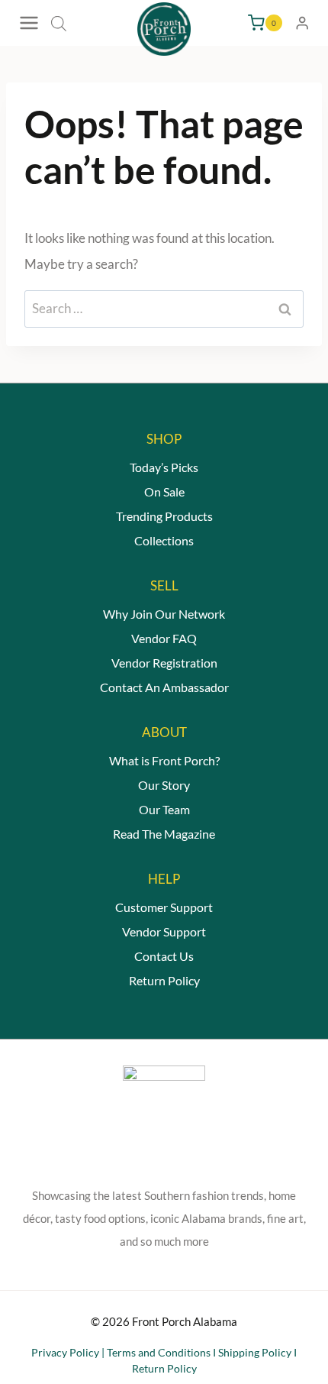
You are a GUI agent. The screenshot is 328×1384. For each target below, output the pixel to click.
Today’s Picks (164, 467)
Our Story (164, 785)
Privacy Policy (65, 1352)
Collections (164, 540)
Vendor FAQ (164, 638)
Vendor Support (164, 931)
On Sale (164, 491)
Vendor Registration (164, 662)
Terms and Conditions (159, 1352)
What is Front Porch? (164, 760)
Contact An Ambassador (164, 687)
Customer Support (164, 907)
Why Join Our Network (164, 613)
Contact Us (164, 956)
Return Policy (164, 980)
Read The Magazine (164, 833)
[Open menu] (30, 23)
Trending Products (164, 516)
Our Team (164, 809)
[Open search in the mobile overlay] (58, 23)
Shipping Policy (254, 1352)
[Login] (302, 23)
